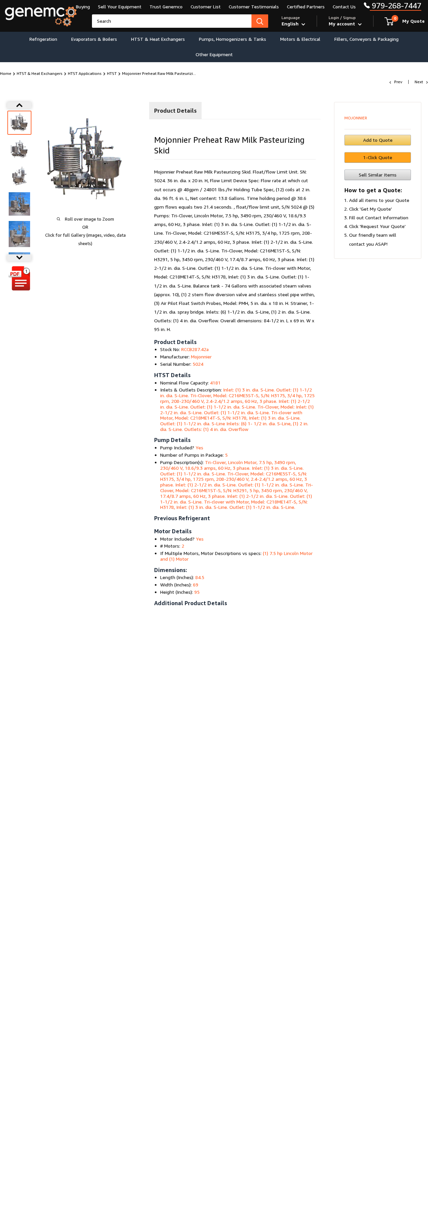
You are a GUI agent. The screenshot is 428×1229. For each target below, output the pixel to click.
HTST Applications (85, 73)
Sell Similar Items (378, 175)
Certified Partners (306, 6)
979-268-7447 (395, 5)
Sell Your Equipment (119, 6)
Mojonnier (355, 117)
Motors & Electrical (300, 39)
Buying (83, 6)
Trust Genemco (166, 6)
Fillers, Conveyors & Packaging (366, 39)
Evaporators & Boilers (94, 39)
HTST (112, 73)
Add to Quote (378, 140)
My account (342, 23)
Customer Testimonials (254, 6)
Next (419, 81)
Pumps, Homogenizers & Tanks (232, 39)
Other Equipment (214, 54)
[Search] (259, 21)
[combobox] (171, 21)
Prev (398, 81)
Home (5, 73)
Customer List (206, 6)
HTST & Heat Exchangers (158, 39)
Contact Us (344, 6)
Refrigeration (43, 39)
